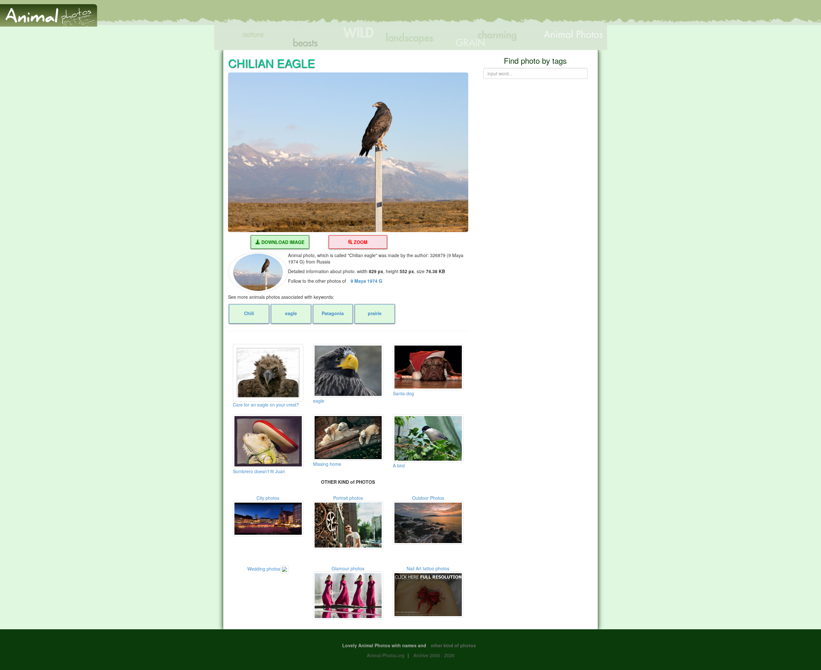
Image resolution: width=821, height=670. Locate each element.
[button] (348, 152)
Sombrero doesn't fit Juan (259, 471)
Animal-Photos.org (385, 655)
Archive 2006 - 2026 (433, 655)
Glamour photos (348, 568)
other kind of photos (453, 645)
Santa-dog (403, 393)
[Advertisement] (703, 15)
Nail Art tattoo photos (428, 568)
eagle (318, 401)
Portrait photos (348, 498)
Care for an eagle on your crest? (266, 404)
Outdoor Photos (428, 498)
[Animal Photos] (48, 12)
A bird (399, 465)
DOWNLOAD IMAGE (282, 242)
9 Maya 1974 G (366, 281)
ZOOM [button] (360, 242)
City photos (268, 498)
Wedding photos (263, 568)
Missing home (327, 464)
